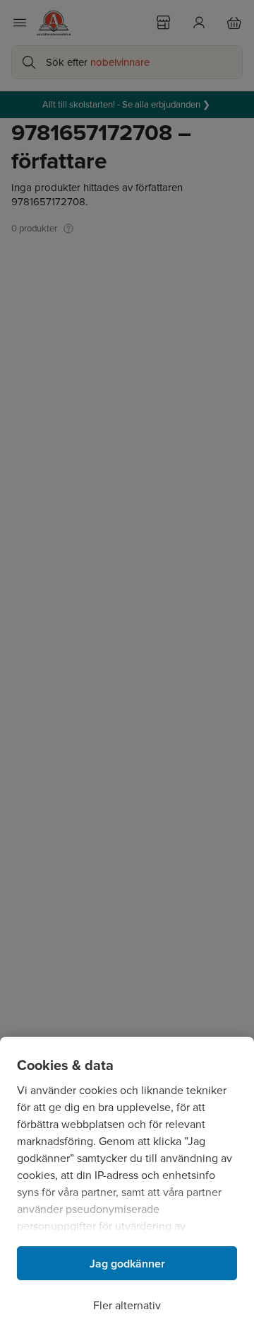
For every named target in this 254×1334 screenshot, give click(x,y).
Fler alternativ (127, 1305)
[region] (127, 1185)
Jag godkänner (127, 1263)
